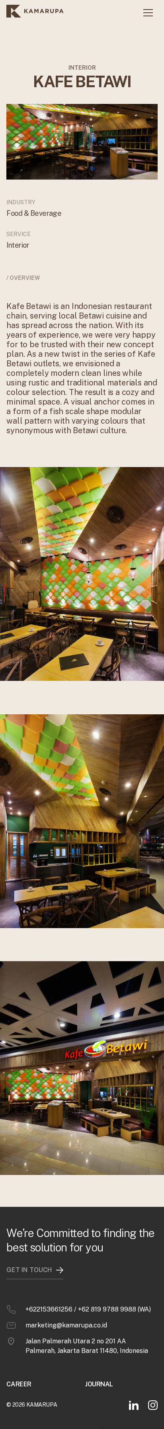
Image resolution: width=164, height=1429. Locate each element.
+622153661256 (48, 1309)
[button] (148, 12)
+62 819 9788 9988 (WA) (114, 1309)
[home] (36, 13)
